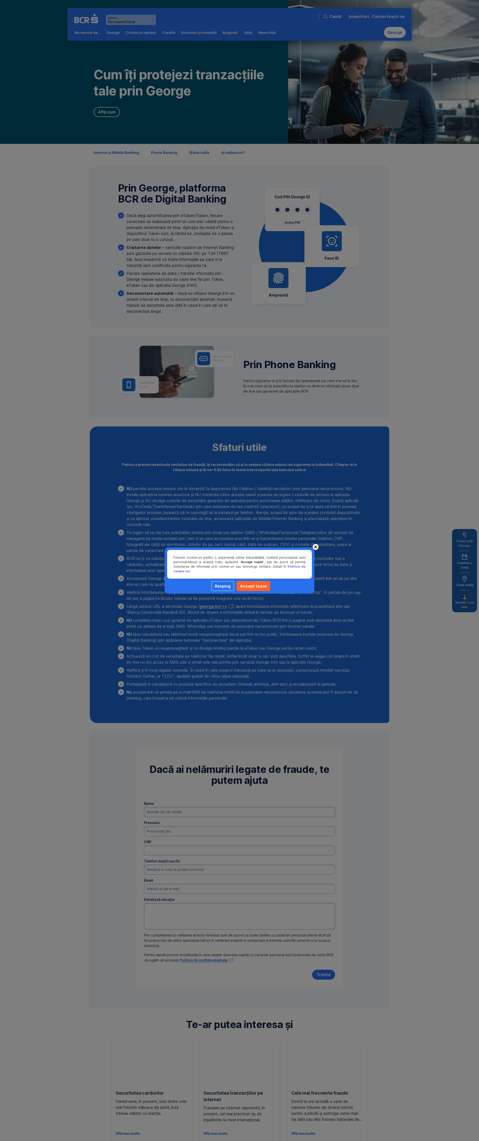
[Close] (316, 547)
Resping (223, 586)
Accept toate (253, 586)
